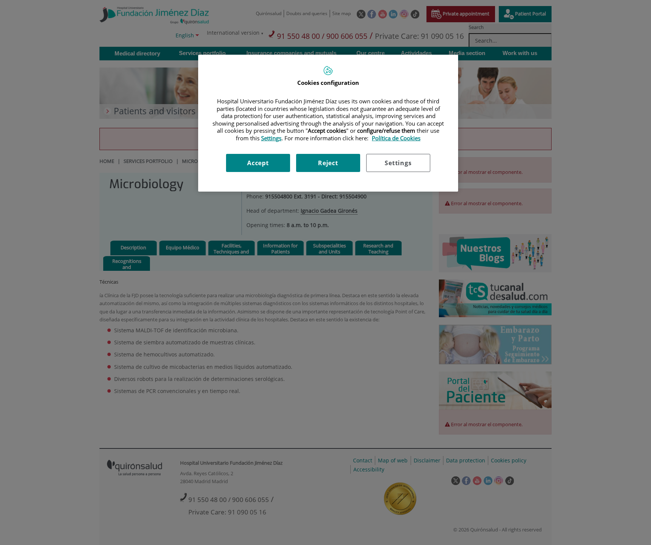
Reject (328, 163)
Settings (398, 163)
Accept (258, 163)
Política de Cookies (396, 138)
